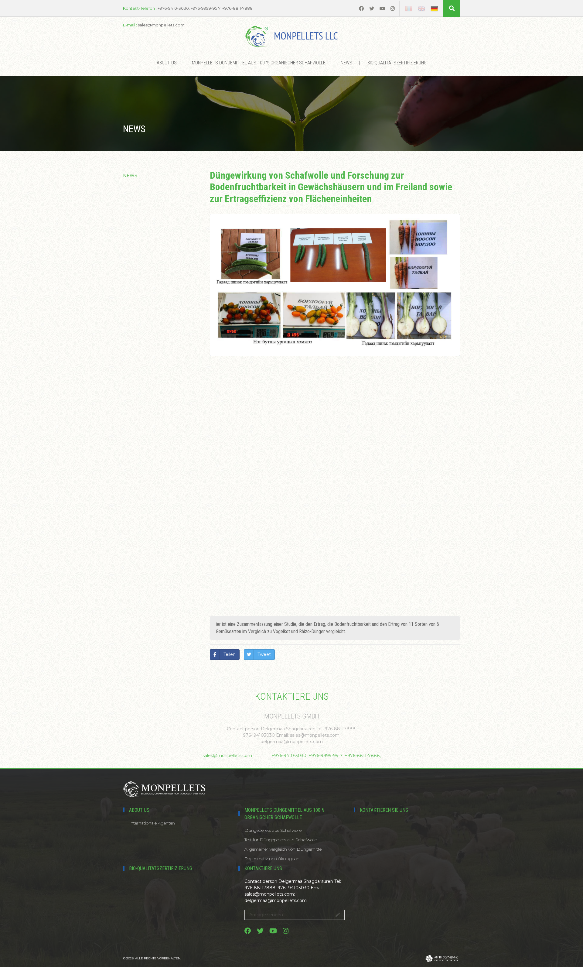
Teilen (229, 654)
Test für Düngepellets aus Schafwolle (280, 839)
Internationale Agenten (152, 823)
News (346, 63)
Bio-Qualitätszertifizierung (397, 63)
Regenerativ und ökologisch (271, 858)
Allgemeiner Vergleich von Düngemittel (283, 849)
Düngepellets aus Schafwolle (273, 830)
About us (167, 63)
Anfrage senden (266, 914)
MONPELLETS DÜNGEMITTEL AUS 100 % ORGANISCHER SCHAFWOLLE (259, 63)
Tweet (264, 654)
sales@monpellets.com (227, 755)
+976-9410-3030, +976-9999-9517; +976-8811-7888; (326, 755)
